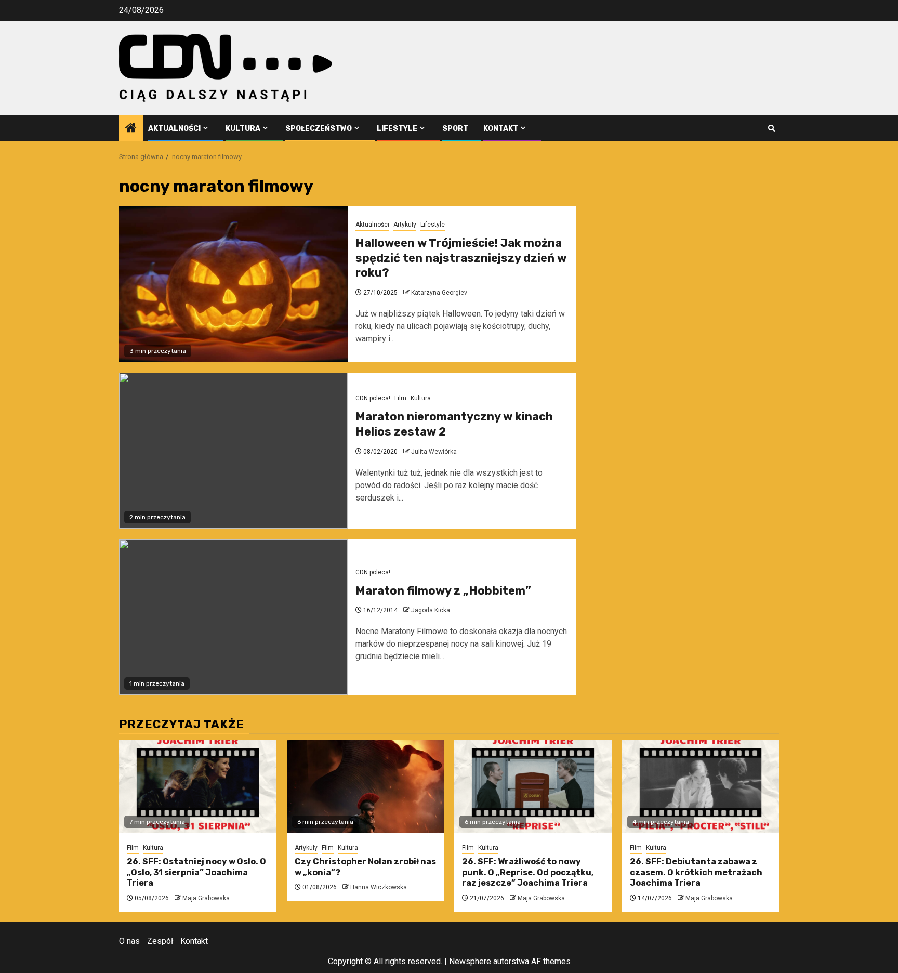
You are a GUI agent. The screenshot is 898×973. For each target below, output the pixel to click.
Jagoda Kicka (430, 610)
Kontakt (500, 128)
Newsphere (470, 961)
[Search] (771, 128)
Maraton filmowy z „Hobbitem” (443, 591)
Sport (455, 128)
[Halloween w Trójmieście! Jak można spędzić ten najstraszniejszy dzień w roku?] (233, 284)
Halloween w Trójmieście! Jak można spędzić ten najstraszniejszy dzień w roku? (460, 258)
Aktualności (174, 128)
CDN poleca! (372, 398)
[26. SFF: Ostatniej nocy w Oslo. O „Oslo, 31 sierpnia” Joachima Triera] (197, 786)
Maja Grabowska (206, 898)
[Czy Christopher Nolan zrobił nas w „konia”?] (365, 786)
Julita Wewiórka (434, 451)
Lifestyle (397, 128)
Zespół (160, 941)
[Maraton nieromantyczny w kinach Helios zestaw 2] (233, 451)
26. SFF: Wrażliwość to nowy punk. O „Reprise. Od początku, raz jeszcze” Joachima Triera (527, 872)
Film (400, 398)
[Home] (131, 129)
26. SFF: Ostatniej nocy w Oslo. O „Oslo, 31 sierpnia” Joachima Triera (196, 872)
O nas (129, 941)
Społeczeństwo (318, 128)
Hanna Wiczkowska (378, 887)
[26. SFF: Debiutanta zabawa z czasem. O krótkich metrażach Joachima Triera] (701, 786)
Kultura (243, 128)
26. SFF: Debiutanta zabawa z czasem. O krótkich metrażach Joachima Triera (696, 872)
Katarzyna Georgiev (439, 292)
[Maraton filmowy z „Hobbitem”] (233, 617)
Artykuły (404, 224)
